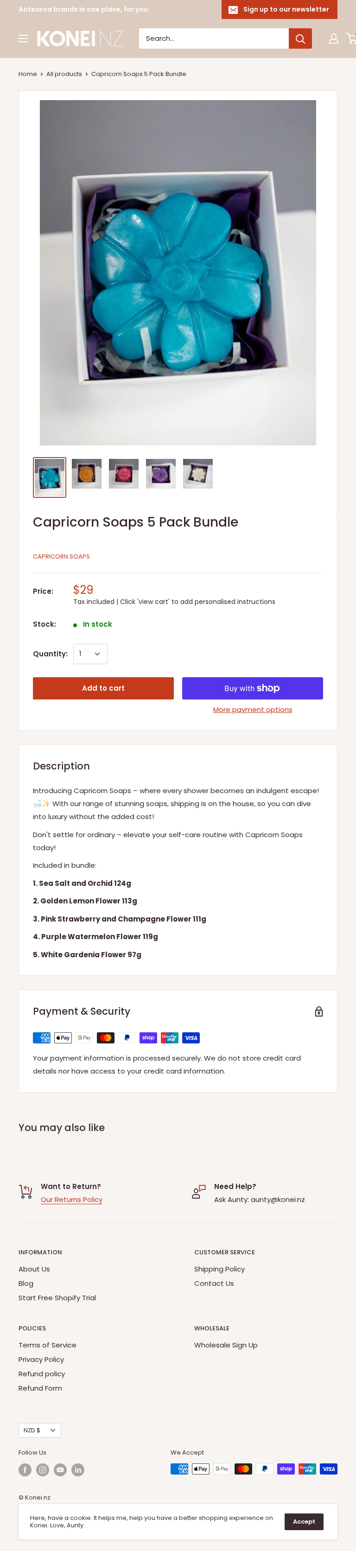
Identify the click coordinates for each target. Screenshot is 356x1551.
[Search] (300, 38)
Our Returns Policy (71, 1199)
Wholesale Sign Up (226, 1345)
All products (64, 74)
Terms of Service (47, 1345)
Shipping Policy (219, 1269)
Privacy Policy (41, 1359)
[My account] (333, 38)
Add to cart (103, 688)
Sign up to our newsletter (286, 9)
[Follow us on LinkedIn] (77, 1469)
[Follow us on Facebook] (25, 1469)
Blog (26, 1283)
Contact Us (214, 1283)
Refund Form (40, 1388)
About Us (34, 1269)
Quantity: (50, 654)
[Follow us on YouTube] (60, 1469)
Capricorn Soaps (61, 556)
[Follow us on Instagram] (42, 1469)
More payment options (252, 709)
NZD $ (32, 1430)
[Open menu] (23, 38)
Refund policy (42, 1374)
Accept (304, 1521)
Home (28, 74)
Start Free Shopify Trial (57, 1298)
